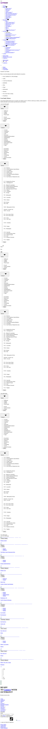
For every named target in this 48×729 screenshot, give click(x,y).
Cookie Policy (3, 725)
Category (3, 127)
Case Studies (8, 26)
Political (5, 151)
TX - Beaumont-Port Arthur (9, 233)
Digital (5, 112)
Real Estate (6, 149)
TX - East (6, 236)
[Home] (1, 697)
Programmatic (8, 33)
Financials (2, 708)
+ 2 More (2, 546)
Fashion (5, 138)
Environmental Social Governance (12, 49)
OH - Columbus (7, 222)
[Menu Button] (1, 65)
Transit (7, 11)
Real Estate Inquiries (10, 52)
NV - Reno (6, 217)
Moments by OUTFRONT (11, 43)
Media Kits (8, 24)
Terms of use (3, 726)
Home (4, 67)
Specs (7, 28)
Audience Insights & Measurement (12, 37)
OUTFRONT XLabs (10, 42)
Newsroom (2, 710)
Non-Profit (6, 148)
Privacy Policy (3, 724)
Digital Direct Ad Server (10, 34)
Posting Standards (4, 727)
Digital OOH (8, 8)
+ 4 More (2, 590)
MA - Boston (6, 199)
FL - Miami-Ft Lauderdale (9, 185)
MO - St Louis (7, 210)
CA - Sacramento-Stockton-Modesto (11, 174)
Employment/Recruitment (9, 136)
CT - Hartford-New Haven (9, 181)
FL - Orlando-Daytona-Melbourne (11, 186)
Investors (7, 51)
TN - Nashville (7, 232)
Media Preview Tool (10, 23)
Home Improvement (8, 142)
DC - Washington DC (8, 182)
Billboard (6, 110)
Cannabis (6, 132)
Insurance (6, 143)
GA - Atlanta (6, 190)
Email (1, 713)
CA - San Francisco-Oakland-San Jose (11, 176)
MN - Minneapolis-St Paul (9, 207)
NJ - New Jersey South (8, 215)
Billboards (8, 9)
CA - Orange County (8, 171)
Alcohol (5, 130)
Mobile (7, 18)
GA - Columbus (7, 191)
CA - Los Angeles (7, 170)
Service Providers (7, 157)
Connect (7, 690)
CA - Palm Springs (8, 172)
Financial (6, 140)
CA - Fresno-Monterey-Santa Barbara (11, 169)
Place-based (8, 16)
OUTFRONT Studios (10, 41)
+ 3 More (2, 606)
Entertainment (7, 137)
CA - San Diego (7, 175)
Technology (6, 155)
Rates (7, 27)
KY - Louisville (7, 197)
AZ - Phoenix (7, 167)
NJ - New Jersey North (8, 214)
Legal (5, 145)
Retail (5, 153)
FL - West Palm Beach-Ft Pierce (10, 188)
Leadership (8, 47)
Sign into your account (7, 56)
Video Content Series (10, 22)
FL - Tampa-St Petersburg (9, 187)
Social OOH (8, 17)
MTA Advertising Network (11, 13)
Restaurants (6, 152)
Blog (6, 21)
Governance (2, 709)
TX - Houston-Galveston (9, 237)
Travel (5, 156)
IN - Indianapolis (7, 195)
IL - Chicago (6, 192)
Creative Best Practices (10, 30)
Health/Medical (7, 141)
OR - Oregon (7, 226)
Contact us (5, 58)
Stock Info (2, 707)
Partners (7, 48)
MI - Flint (6, 203)
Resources (5, 68)
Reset (5, 120)
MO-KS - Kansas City (8, 209)
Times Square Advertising (11, 14)
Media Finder (5, 55)
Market (2, 165)
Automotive (6, 131)
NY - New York (7, 219)
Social (5, 117)
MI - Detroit (6, 202)
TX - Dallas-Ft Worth (8, 234)
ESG (1, 702)
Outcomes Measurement (10, 38)
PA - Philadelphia (7, 228)
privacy (4, 715)
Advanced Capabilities (10, 44)
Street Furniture (9, 12)
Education (6, 135)
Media (2, 108)
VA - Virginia (7, 239)
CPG (5, 133)
